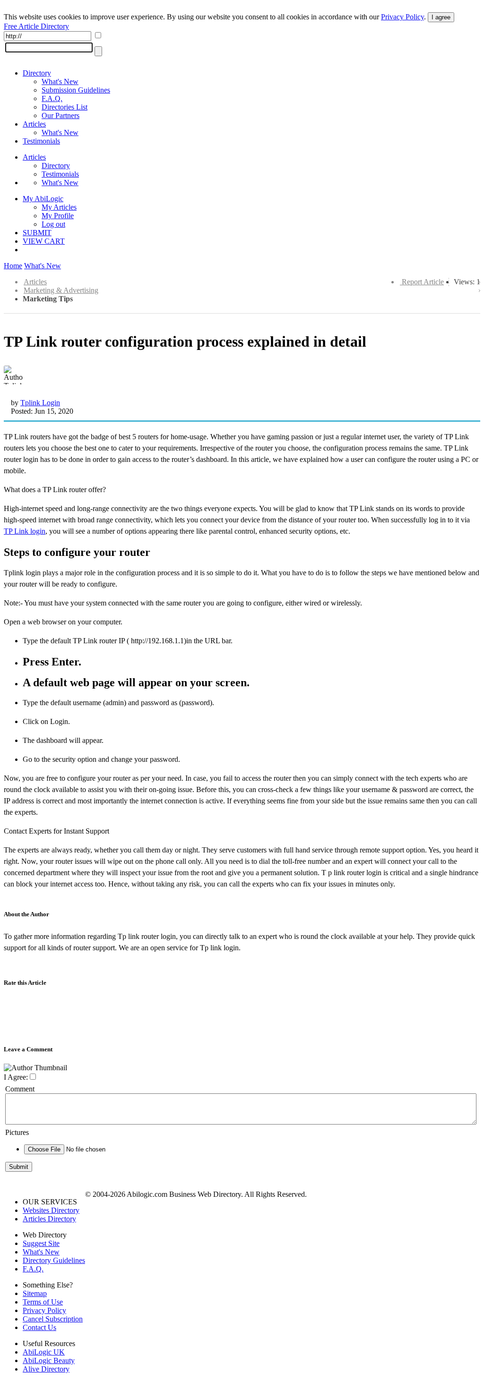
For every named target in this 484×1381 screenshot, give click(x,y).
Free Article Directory (36, 26)
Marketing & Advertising (61, 290)
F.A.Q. (52, 98)
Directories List (64, 107)
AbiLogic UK (44, 1352)
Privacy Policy (402, 17)
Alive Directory (46, 1369)
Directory (37, 73)
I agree (441, 17)
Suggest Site (41, 1243)
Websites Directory (51, 1210)
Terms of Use (43, 1302)
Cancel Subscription (53, 1319)
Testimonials (41, 141)
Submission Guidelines (76, 90)
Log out (53, 224)
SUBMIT (37, 233)
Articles (34, 124)
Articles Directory (49, 1219)
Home (13, 266)
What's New (60, 81)
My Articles (59, 207)
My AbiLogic (43, 199)
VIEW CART (44, 241)
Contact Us (39, 1327)
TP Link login (24, 531)
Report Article (423, 282)
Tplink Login (40, 403)
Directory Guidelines (54, 1260)
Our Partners (60, 115)
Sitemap (35, 1293)
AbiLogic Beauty (49, 1360)
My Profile (58, 216)
